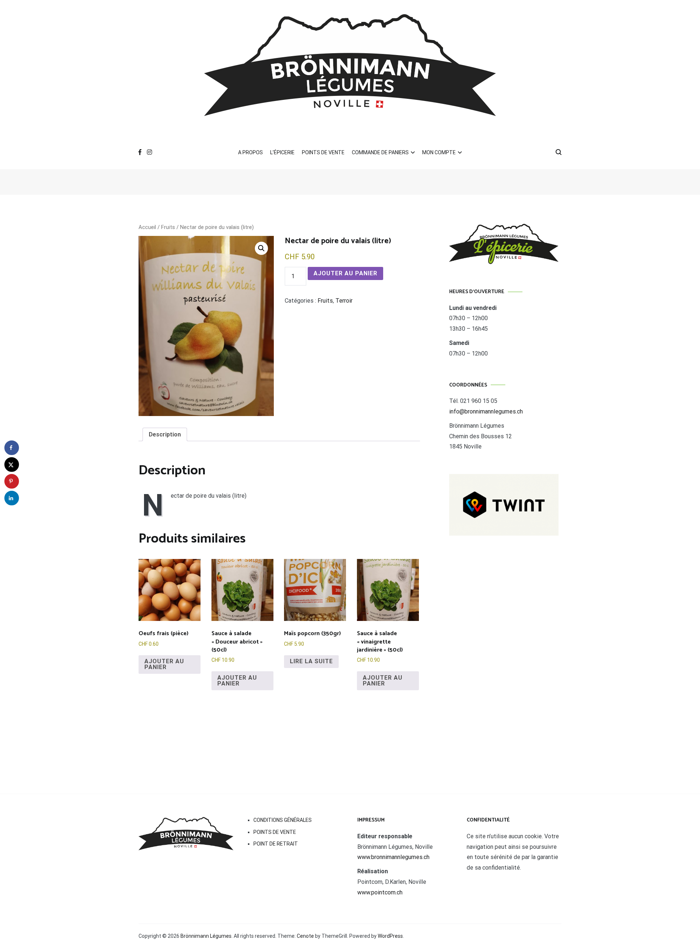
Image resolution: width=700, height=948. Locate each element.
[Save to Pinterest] (11, 481)
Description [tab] (165, 434)
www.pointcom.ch (379, 892)
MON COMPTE (439, 152)
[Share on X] (11, 464)
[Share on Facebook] (11, 447)
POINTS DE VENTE (323, 152)
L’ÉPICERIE (282, 152)
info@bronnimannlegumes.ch (486, 411)
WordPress (390, 936)
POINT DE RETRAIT (275, 844)
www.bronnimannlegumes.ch (393, 857)
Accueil (147, 227)
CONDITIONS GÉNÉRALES (282, 820)
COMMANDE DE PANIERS (380, 152)
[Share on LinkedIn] (11, 498)
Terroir (344, 300)
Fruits (168, 227)
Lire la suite (311, 661)
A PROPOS (250, 152)
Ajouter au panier (345, 273)
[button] (261, 248)
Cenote (305, 936)
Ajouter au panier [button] (164, 664)
